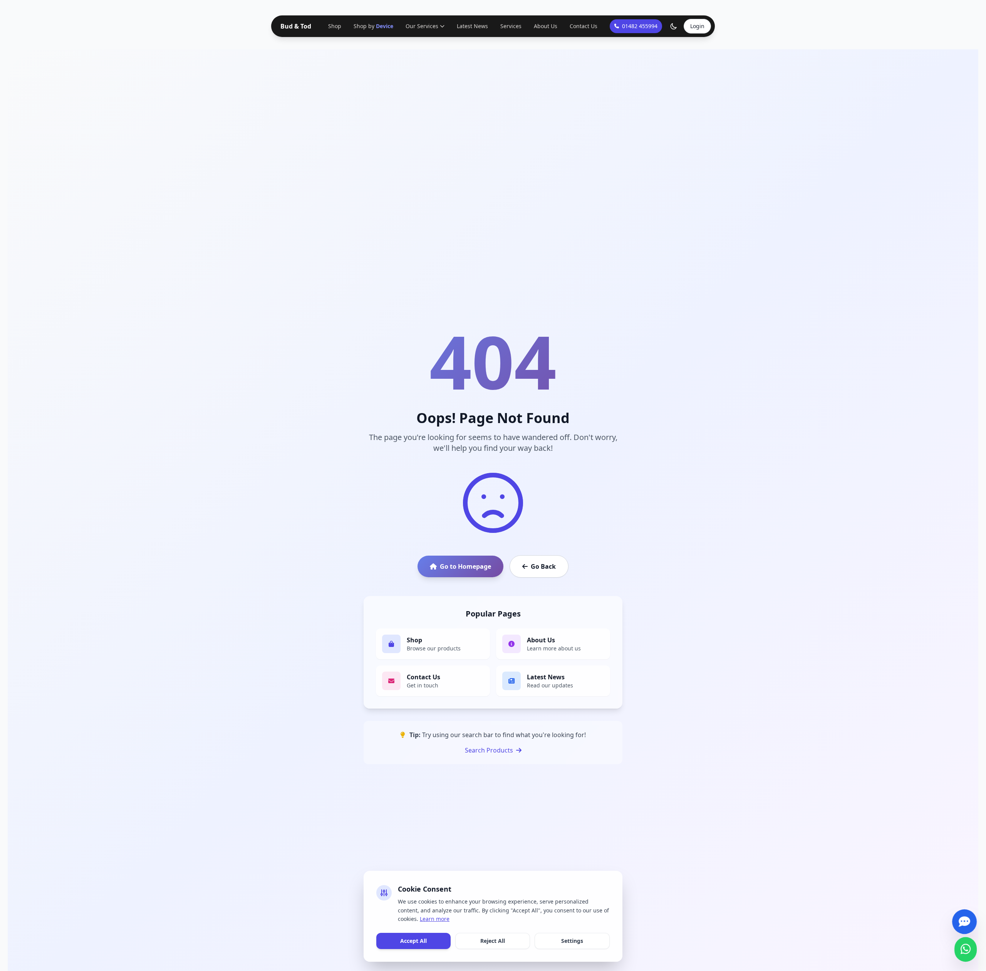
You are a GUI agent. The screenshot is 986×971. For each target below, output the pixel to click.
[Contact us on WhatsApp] (966, 946)
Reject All (492, 940)
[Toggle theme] (674, 26)
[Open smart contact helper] (964, 918)
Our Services (421, 26)
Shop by (373, 26)
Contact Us (583, 26)
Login (697, 26)
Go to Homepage (465, 566)
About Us (545, 26)
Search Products (489, 750)
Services (510, 26)
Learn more (434, 918)
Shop (335, 26)
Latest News (471, 26)
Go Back (543, 566)
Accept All (413, 940)
